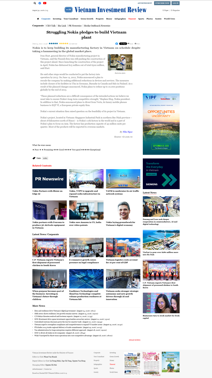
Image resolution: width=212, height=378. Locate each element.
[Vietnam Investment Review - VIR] (106, 16)
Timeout (132, 19)
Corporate (45, 19)
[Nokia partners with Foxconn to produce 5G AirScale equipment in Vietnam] (49, 210)
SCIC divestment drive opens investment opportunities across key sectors (62, 319)
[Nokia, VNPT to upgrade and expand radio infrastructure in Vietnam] (86, 179)
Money (109, 19)
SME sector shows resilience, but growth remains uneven (56, 313)
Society (158, 19)
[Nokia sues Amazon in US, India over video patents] (86, 210)
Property (100, 19)
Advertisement (145, 3)
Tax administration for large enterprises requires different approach (60, 330)
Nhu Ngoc (127, 131)
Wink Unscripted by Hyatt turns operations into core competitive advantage (63, 335)
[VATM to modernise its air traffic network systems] (123, 179)
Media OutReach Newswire (97, 25)
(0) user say (73, 43)
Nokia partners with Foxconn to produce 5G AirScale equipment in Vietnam (48, 225)
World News (169, 19)
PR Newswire (75, 25)
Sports (141, 19)
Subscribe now (162, 3)
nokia (45, 158)
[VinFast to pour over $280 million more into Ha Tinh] (161, 239)
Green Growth (87, 19)
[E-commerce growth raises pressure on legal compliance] (86, 247)
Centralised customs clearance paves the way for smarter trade (58, 321)
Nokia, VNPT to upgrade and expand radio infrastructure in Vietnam (84, 194)
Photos (149, 19)
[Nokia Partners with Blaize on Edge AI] (49, 179)
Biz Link (62, 25)
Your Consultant (71, 19)
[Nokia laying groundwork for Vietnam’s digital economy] (123, 210)
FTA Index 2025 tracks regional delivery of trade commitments (58, 327)
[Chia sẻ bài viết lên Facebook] (116, 43)
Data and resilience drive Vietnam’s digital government (55, 310)
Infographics (120, 19)
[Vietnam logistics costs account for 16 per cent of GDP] (123, 247)
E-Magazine (175, 10)
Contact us (48, 369)
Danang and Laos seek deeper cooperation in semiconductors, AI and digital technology (160, 221)
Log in (175, 3)
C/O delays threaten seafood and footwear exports (53, 316)
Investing (57, 19)
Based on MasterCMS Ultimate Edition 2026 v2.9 (49, 373)
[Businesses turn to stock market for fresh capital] (161, 303)
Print (138, 44)
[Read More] (134, 340)
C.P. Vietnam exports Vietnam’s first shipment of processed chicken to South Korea (48, 262)
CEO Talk (51, 25)
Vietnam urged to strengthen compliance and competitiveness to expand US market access (68, 324)
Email (131, 44)
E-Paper (165, 10)
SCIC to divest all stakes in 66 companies (50, 333)
